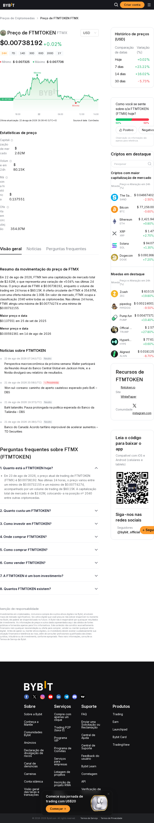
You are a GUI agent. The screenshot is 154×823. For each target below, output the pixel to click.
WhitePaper (128, 396)
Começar (56, 808)
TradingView (121, 744)
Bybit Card (120, 737)
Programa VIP (60, 739)
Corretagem (89, 774)
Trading (118, 714)
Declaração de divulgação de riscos (34, 752)
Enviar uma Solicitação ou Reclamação (90, 724)
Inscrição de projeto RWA (62, 784)
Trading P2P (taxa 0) (62, 729)
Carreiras (30, 774)
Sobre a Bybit (33, 714)
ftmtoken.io (128, 387)
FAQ (84, 714)
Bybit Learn (88, 766)
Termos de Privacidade (111, 818)
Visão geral (11, 248)
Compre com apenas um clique (62, 716)
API (83, 781)
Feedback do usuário (90, 757)
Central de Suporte (88, 747)
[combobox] (131, 164)
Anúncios (30, 742)
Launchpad (120, 729)
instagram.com (142, 413)
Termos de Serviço (89, 818)
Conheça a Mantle (31, 723)
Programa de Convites (62, 749)
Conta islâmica (33, 781)
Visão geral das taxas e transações (31, 791)
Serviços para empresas (60, 761)
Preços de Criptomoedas (17, 18)
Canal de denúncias (31, 765)
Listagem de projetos (62, 773)
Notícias (33, 248)
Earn (116, 721)
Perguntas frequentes (66, 248)
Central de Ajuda (88, 736)
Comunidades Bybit (33, 733)
